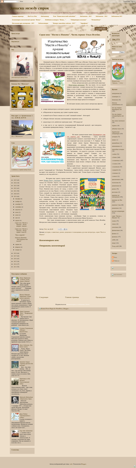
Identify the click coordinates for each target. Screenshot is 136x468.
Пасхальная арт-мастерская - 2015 (23, 23)
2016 (15, 258)
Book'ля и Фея (32, 16)
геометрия (115, 96)
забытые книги (116, 129)
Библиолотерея (43, 23)
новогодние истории (118, 149)
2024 (15, 183)
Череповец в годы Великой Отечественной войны (25, 381)
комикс (114, 140)
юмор (113, 243)
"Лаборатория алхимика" (78, 20)
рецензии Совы (116, 205)
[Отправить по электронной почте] (59, 229)
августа (17, 209)
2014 (15, 264)
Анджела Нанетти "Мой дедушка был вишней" (21, 239)
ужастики (115, 227)
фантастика (116, 230)
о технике (115, 173)
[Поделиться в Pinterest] (67, 229)
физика (114, 233)
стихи (114, 224)
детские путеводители (116, 103)
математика (116, 146)
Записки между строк (29, 8)
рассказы (114, 192)
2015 (15, 261)
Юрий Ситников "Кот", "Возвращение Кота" (26, 313)
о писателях (115, 167)
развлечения (115, 186)
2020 (15, 194)
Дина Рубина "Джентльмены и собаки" (25, 415)
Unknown (116, 261)
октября (18, 204)
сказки (114, 221)
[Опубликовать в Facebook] (65, 229)
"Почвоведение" (96, 20)
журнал (114, 125)
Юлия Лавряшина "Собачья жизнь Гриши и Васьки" (25, 279)
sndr (71, 464)
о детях (114, 157)
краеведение (115, 143)
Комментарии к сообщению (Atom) (78, 304)
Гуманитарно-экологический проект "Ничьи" (26, 20)
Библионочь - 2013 (85, 16)
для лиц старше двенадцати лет (117, 108)
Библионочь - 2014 (101, 16)
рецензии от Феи (117, 200)
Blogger (83, 464)
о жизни (114, 164)
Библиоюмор (45, 16)
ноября (17, 201)
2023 (15, 185)
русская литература (88, 232)
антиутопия (115, 93)
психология (115, 182)
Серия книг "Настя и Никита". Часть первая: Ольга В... (21, 230)
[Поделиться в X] (63, 229)
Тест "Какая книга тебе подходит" (64, 16)
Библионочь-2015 (117, 16)
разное (62, 232)
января (17, 250)
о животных (55, 232)
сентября (18, 207)
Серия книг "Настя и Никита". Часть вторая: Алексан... (21, 224)
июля (17, 212)
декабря (18, 199)
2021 (15, 191)
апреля (17, 220)
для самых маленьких (118, 121)
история (47, 232)
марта (17, 244)
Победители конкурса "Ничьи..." (55, 20)
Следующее (43, 297)
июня (17, 215)
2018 (15, 253)
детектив (115, 100)
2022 (15, 188)
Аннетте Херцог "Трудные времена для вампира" (26, 363)
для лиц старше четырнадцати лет (118, 115)
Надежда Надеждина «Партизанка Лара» (26, 398)
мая (16, 218)
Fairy (115, 257)
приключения (116, 179)
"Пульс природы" (20, 235)
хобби (113, 240)
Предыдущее (101, 297)
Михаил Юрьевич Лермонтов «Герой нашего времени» (25, 296)
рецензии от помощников (73, 232)
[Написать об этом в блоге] (61, 229)
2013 (15, 267)
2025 (15, 180)
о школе (114, 176)
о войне (114, 154)
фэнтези (114, 237)
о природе (115, 170)
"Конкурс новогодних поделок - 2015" (64, 23)
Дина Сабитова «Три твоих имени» (26, 346)
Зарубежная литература (115, 132)
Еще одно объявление (26, 431)
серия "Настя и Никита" (116, 217)
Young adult (115, 246)
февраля (18, 247)
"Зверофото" (84, 23)
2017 (15, 256)
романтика (115, 208)
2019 (15, 196)
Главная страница (17, 16)
